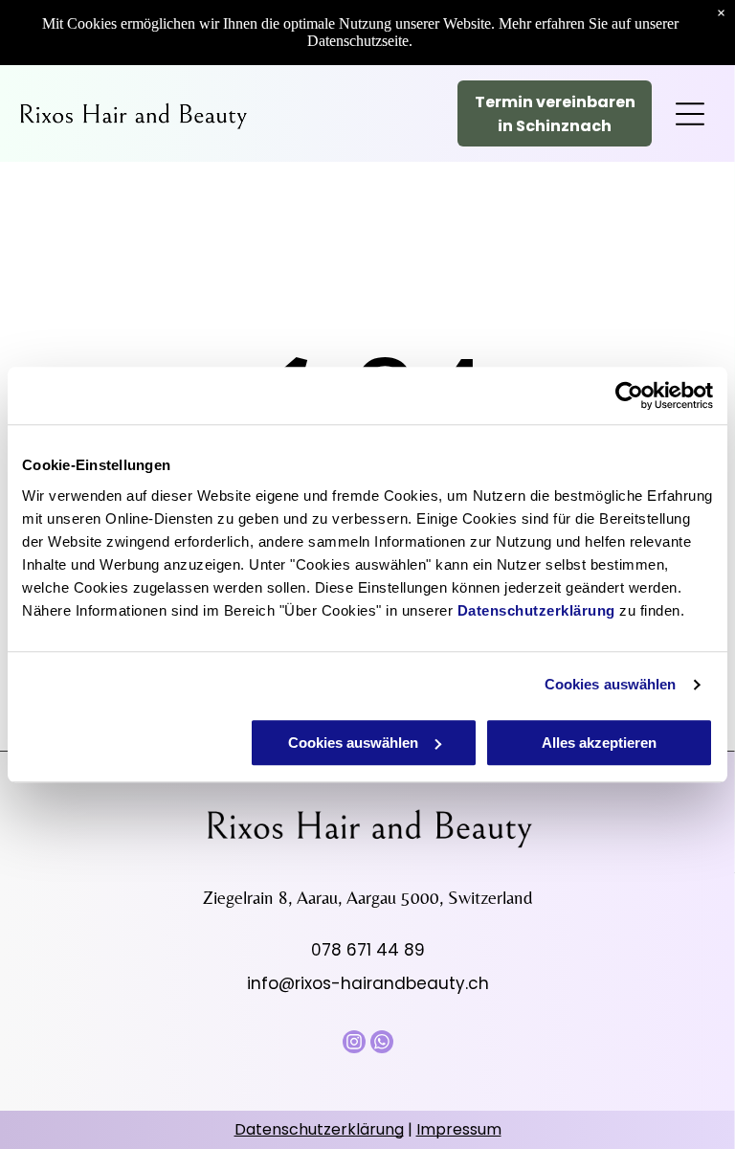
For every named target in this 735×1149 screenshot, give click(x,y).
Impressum (458, 1129)
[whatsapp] (381, 1044)
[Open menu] (690, 114)
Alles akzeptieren (599, 742)
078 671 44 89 (368, 949)
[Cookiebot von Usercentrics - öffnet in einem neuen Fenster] (629, 395)
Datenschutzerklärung (536, 610)
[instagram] (354, 1044)
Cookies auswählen (611, 684)
